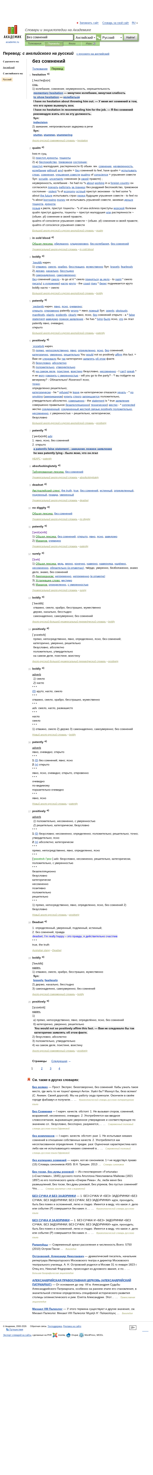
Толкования (34, 43)
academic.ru (12, 42)
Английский (9, 67)
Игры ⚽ (91, 43)
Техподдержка (55, 1326)
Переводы (54, 43)
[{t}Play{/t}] (48, 73)
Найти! (130, 37)
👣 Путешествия (14, 1329)
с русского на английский (92, 53)
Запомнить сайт (89, 23)
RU (133, 23)
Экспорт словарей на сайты (17, 1335)
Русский (7, 79)
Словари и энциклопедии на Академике (58, 30)
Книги (72, 43)
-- (63, 230)
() (75, 567)
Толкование (40, 68)
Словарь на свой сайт (115, 23)
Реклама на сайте (72, 1326)
